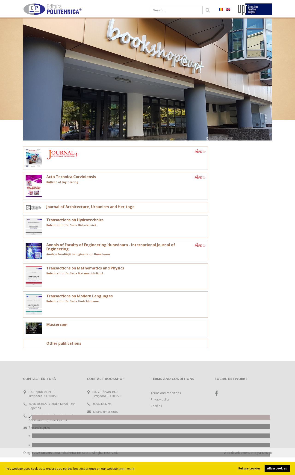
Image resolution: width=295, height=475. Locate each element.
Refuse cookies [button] (249, 468)
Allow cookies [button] (277, 468)
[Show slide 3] (151, 435)
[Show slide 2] (151, 426)
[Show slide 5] (151, 454)
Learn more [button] (126, 468)
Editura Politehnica (53, 9)
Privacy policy (160, 399)
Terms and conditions (166, 393)
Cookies (156, 406)
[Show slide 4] (151, 445)
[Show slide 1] (151, 417)
